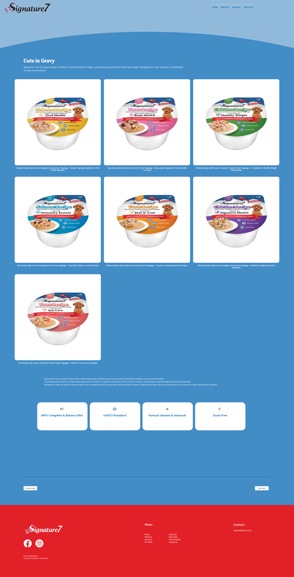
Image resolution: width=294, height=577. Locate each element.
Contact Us (173, 542)
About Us (148, 537)
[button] (236, 7)
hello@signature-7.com (243, 530)
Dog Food (173, 534)
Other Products (175, 539)
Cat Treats (149, 542)
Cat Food (148, 539)
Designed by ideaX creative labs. (36, 558)
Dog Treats (173, 537)
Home (147, 534)
